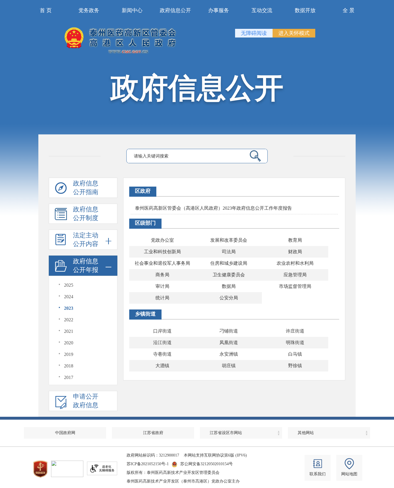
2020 (68, 342)
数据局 (229, 286)
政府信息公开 (175, 10)
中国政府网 (65, 433)
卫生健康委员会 (229, 274)
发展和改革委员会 (228, 240)
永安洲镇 (228, 354)
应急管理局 (295, 274)
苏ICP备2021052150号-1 (148, 464)
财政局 (295, 251)
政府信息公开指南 (85, 188)
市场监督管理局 (295, 286)
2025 (68, 285)
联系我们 (317, 474)
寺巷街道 (162, 354)
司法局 (229, 251)
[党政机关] (40, 469)
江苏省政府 (153, 433)
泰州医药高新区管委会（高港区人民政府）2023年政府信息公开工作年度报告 (213, 208)
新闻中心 (132, 10)
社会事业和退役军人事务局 (162, 263)
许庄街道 (295, 331)
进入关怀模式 (293, 33)
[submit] (253, 156)
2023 (68, 308)
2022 (68, 319)
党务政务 (88, 10)
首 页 (46, 10)
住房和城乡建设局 (228, 263)
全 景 (348, 10)
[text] (184, 156)
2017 (68, 377)
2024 (68, 296)
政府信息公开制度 (85, 214)
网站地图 (349, 474)
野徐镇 (295, 365)
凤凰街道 (228, 342)
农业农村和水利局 (295, 263)
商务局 (162, 274)
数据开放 (305, 10)
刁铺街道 (228, 331)
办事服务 (218, 10)
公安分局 (228, 297)
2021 (68, 331)
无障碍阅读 (254, 33)
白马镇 (295, 354)
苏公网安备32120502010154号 (206, 464)
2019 (68, 354)
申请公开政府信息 (85, 401)
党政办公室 (162, 240)
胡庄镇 (229, 365)
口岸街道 (162, 331)
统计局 (162, 297)
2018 (68, 365)
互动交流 (262, 10)
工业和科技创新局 (162, 251)
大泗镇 (162, 365)
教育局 (295, 240)
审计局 (162, 286)
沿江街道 (162, 342)
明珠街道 (295, 342)
